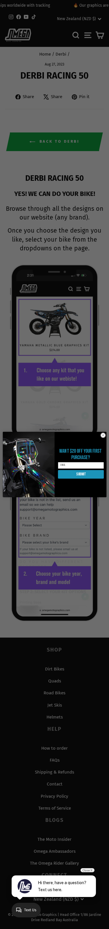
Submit (80, 474)
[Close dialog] (103, 435)
